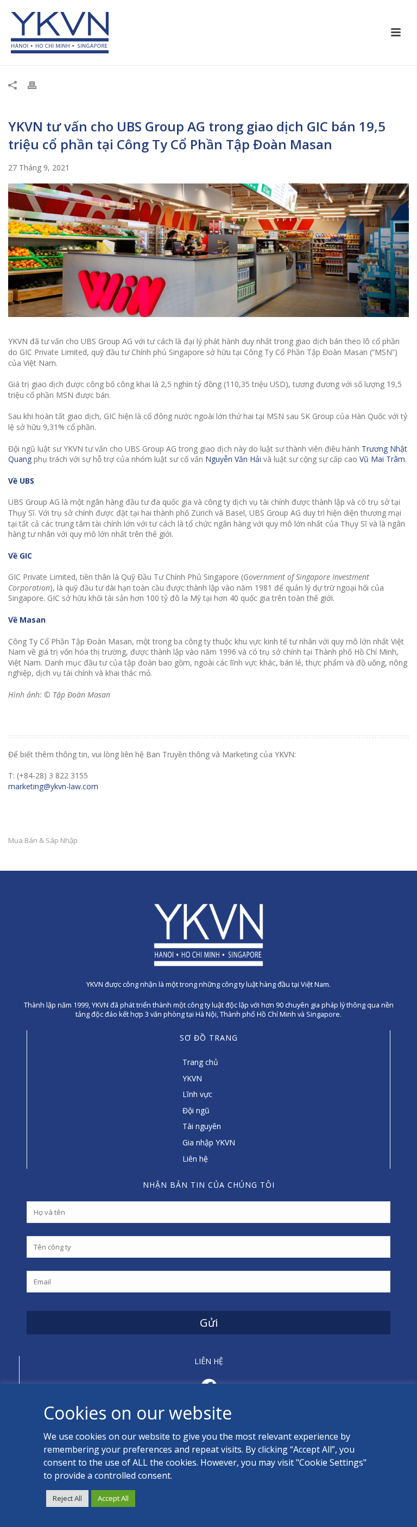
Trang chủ (200, 1062)
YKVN (192, 1078)
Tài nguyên (201, 1126)
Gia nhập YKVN (208, 1142)
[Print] (37, 84)
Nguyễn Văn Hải (233, 459)
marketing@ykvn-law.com (53, 786)
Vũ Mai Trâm (382, 459)
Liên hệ (195, 1159)
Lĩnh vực (197, 1094)
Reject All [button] (67, 1498)
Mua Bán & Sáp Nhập (43, 840)
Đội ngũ (196, 1110)
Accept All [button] (113, 1498)
